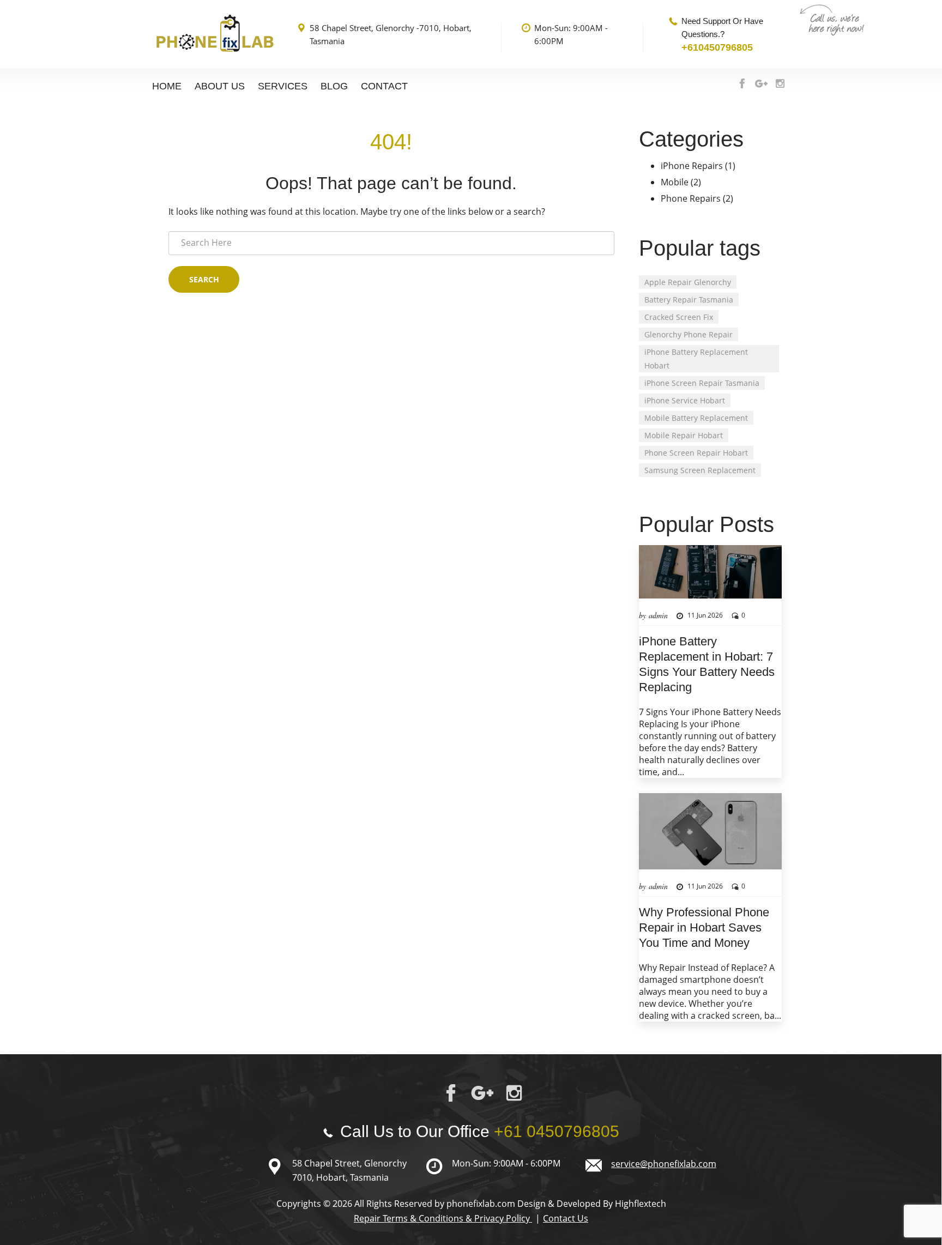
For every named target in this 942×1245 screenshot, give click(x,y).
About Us (220, 86)
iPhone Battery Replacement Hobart (696, 359)
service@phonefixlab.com (663, 1164)
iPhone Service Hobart (684, 400)
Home (167, 86)
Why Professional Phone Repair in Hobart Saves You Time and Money (704, 927)
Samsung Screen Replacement (700, 470)
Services (282, 86)
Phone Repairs (691, 198)
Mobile (675, 182)
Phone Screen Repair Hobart (696, 453)
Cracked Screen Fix (678, 317)
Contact (384, 86)
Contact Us (565, 1218)
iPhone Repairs (692, 166)
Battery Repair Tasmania (688, 299)
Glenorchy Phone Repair (688, 334)
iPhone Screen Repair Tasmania (701, 383)
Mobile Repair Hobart (683, 435)
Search (204, 279)
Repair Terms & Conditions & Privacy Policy (443, 1218)
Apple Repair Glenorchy (687, 282)
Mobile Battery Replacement (696, 418)
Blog (334, 86)
